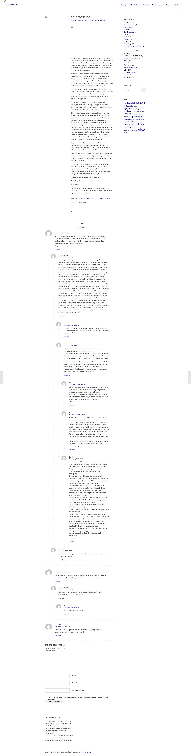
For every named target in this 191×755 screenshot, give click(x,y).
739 (125, 103)
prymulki (136, 121)
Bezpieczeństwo (129, 32)
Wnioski (126, 75)
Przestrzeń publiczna (98, 20)
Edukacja (127, 39)
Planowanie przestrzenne (132, 56)
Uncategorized (128, 72)
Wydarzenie (128, 77)
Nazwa (74, 675)
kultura (126, 116)
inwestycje (135, 111)
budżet (128, 105)
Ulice (125, 70)
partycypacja (136, 119)
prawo (132, 122)
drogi (137, 108)
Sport (125, 63)
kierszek (142, 111)
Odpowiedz (58, 249)
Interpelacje (127, 44)
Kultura (126, 53)
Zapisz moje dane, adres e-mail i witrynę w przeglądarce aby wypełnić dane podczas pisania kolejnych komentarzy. (78, 698)
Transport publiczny (130, 67)
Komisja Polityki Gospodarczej (134, 46)
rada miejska (128, 127)
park (141, 116)
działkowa (127, 111)
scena (125, 130)
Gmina (126, 41)
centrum (134, 106)
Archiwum (127, 29)
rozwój (139, 127)
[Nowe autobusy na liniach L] (1, 377)
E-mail (74, 683)
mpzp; (131, 116)
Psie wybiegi (81, 17)
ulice (141, 129)
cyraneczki (129, 108)
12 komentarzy (89, 198)
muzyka (136, 116)
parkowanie (128, 119)
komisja (127, 114)
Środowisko (127, 65)
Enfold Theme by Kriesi (85, 752)
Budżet (126, 37)
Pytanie (126, 60)
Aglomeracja (128, 22)
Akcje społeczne (76, 20)
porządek (126, 121)
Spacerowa (131, 130)
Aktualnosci (86, 20)
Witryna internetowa (78, 690)
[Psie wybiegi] (55, 26)
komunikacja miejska (137, 114)
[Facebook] (185, 5)
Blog (125, 34)
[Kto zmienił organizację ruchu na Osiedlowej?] (189, 377)
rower (135, 127)
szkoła (136, 130)
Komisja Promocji (129, 51)
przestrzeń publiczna (134, 124)
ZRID (126, 133)
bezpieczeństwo (135, 102)
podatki (142, 119)
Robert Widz (105, 198)
